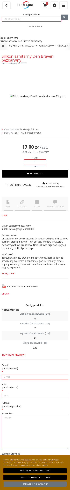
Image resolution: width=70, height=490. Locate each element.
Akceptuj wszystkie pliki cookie (35, 470)
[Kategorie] (63, 5)
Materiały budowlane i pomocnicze (31, 46)
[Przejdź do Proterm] (3, 46)
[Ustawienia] (54, 5)
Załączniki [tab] (22, 206)
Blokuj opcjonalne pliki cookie (35, 477)
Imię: (10, 386)
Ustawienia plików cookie (35, 484)
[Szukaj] (64, 17)
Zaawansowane (35, 26)
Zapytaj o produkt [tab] (55, 206)
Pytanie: (11, 404)
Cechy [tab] (37, 206)
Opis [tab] (8, 206)
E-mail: (10, 367)
